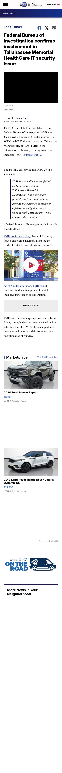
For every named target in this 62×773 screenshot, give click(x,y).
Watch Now (52, 5)
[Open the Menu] (5, 4)
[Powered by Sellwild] (53, 541)
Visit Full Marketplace (47, 357)
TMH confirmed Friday (17, 236)
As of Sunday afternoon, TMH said (24, 286)
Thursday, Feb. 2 (32, 154)
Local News (13, 27)
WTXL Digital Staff (18, 118)
